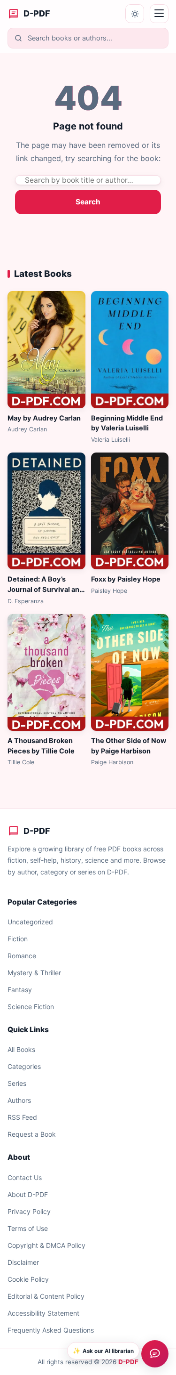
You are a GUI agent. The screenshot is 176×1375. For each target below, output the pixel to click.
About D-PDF (28, 1194)
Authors (19, 1100)
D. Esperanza (26, 601)
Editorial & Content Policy (46, 1296)
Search (88, 201)
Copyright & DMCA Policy (46, 1245)
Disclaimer (23, 1262)
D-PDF (128, 1362)
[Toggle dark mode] (134, 13)
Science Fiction (31, 1007)
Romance (22, 956)
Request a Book (32, 1134)
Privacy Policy (29, 1211)
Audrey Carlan (27, 429)
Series (17, 1083)
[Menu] (159, 13)
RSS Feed (22, 1117)
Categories (24, 1066)
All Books (21, 1049)
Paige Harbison (112, 762)
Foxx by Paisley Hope (126, 579)
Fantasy (20, 990)
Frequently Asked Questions (51, 1330)
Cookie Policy (28, 1279)
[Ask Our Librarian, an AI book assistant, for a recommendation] (154, 1353)
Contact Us (25, 1177)
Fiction (18, 939)
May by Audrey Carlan (44, 418)
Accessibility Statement (43, 1313)
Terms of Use (28, 1228)
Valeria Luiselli (110, 439)
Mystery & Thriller (34, 973)
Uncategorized (30, 922)
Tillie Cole (21, 762)
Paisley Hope (109, 590)
